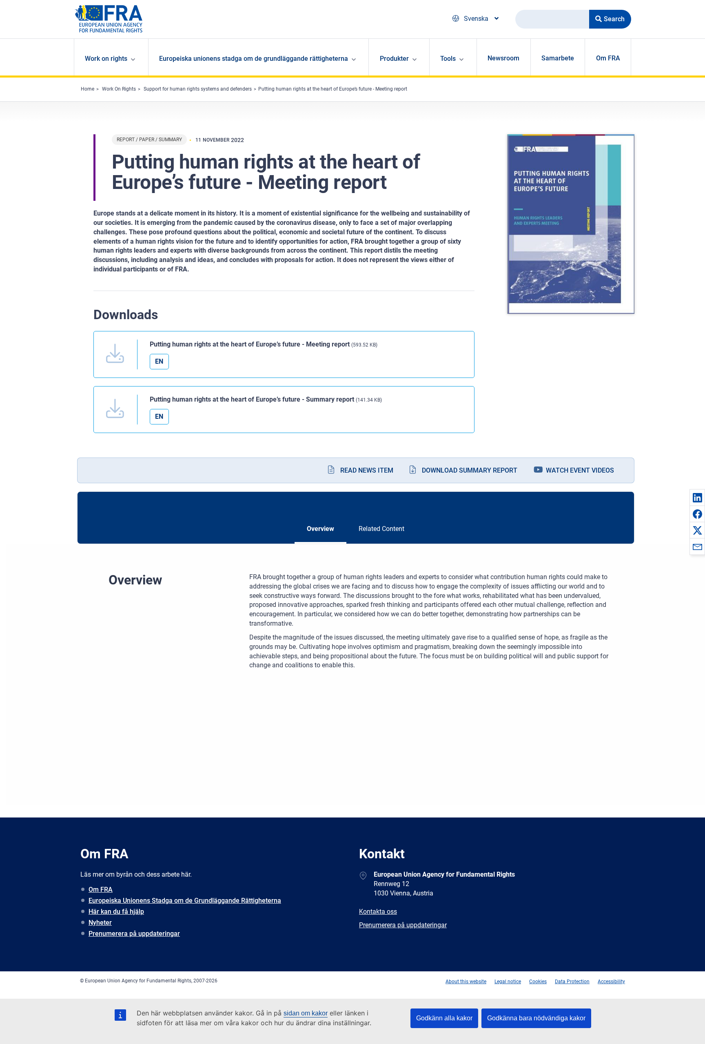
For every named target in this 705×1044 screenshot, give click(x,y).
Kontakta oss (378, 911)
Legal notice (507, 981)
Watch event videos (580, 470)
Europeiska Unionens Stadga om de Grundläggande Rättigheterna (185, 900)
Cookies (538, 981)
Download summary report (469, 470)
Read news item (366, 470)
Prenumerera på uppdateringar (134, 933)
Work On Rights (119, 89)
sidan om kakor (306, 1013)
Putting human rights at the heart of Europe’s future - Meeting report (332, 89)
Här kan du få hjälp (116, 911)
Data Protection (572, 981)
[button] (697, 497)
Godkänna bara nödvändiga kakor (536, 1018)
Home (87, 89)
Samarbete (557, 58)
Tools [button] (448, 58)
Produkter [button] (394, 58)
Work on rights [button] (106, 58)
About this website (466, 981)
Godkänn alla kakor (444, 1018)
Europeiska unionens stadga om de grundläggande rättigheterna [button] (253, 58)
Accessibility (611, 981)
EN (159, 361)
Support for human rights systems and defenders (198, 89)
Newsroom (503, 58)
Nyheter (100, 922)
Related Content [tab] (381, 529)
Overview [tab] (320, 529)
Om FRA (608, 58)
